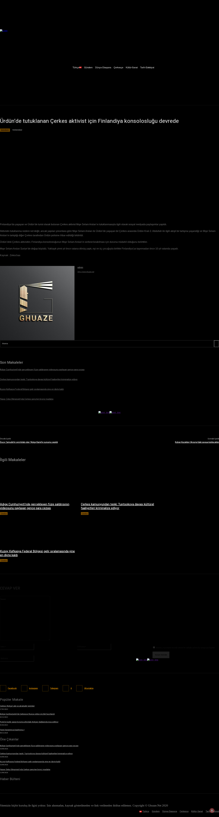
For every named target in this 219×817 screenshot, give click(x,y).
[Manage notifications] (212, 810)
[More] (84, 208)
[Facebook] (31, 208)
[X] (41, 208)
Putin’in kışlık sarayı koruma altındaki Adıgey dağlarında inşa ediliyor (29, 721)
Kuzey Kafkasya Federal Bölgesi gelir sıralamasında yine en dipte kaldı (37, 553)
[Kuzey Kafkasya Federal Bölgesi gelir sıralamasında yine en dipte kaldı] (37, 530)
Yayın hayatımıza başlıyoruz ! (12, 729)
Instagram (33, 688)
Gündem (4, 513)
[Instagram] (24, 688)
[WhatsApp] (52, 208)
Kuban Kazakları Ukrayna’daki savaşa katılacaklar (197, 442)
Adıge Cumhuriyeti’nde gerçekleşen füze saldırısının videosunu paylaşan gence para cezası (34, 506)
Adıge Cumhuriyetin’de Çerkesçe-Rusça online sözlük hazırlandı (27, 714)
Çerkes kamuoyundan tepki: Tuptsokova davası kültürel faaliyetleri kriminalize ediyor (117, 506)
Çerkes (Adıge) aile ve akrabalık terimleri (17, 706)
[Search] (216, 343)
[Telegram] (63, 208)
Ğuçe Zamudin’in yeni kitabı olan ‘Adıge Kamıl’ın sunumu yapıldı (29, 442)
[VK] (73, 208)
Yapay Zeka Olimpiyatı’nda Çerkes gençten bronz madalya (25, 769)
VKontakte (88, 688)
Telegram (54, 688)
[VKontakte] (79, 688)
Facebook (12, 688)
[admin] (37, 303)
